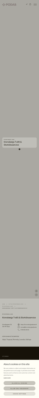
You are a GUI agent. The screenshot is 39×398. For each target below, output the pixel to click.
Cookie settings (19, 394)
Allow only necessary (19, 388)
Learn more (7, 378)
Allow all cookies (19, 383)
